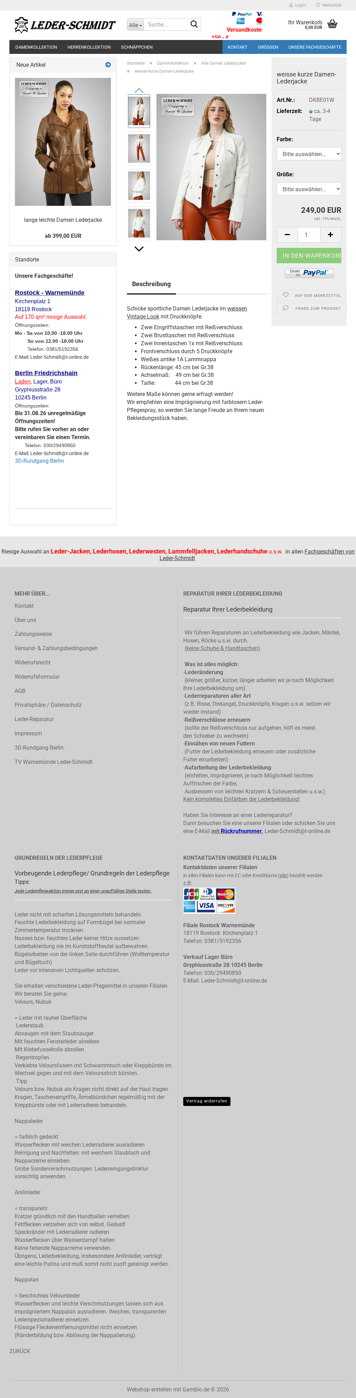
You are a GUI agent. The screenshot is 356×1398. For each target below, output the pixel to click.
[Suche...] (194, 24)
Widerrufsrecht (32, 662)
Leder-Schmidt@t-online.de (297, 831)
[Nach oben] (336, 1396)
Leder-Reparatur (34, 719)
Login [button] (299, 5)
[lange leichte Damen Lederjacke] (63, 142)
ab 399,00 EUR (63, 236)
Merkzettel (330, 5)
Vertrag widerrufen (206, 1101)
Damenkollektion (36, 47)
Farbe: (285, 139)
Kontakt (238, 47)
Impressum (28, 733)
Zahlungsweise (33, 634)
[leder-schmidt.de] (65, 25)
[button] (139, 249)
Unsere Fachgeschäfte (315, 47)
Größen (268, 47)
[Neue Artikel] (108, 65)
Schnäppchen (137, 47)
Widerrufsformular (37, 676)
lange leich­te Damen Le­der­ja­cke (63, 220)
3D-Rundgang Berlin (39, 461)
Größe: (285, 174)
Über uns (25, 620)
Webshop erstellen (149, 1389)
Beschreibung (151, 284)
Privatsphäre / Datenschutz (48, 705)
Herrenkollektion (89, 47)
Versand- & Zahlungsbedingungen (56, 648)
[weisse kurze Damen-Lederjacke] (211, 166)
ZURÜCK (19, 1351)
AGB (20, 691)
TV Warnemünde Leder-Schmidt (53, 762)
